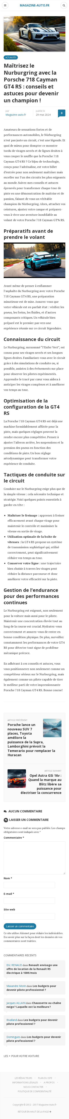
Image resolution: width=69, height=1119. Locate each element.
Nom (8, 878)
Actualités (11, 57)
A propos (49, 1082)
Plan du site (45, 1078)
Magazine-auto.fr (16, 114)
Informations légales (25, 1082)
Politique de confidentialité (34, 1091)
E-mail (9, 893)
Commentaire (14, 837)
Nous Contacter (33, 1087)
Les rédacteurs (23, 1078)
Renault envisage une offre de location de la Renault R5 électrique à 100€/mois (32, 969)
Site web (9, 909)
